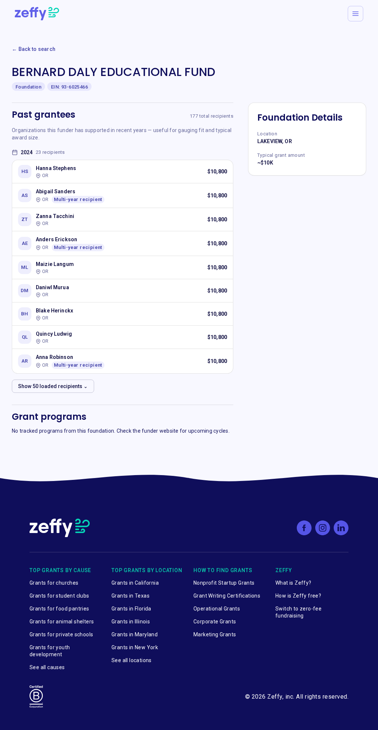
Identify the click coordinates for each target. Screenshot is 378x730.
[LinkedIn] (341, 527)
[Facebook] (304, 527)
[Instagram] (322, 527)
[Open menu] (355, 13)
